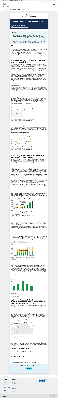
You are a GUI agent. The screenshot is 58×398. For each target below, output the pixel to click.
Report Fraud (14, 386)
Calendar (44, 2)
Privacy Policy (5, 388)
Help (4, 385)
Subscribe (28, 368)
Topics (4, 6)
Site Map (4, 390)
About (47, 2)
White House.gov (15, 391)
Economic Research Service (13, 3)
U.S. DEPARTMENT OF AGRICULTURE (12, 4)
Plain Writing (14, 385)
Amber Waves (26, 6)
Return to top (5, 376)
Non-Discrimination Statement (15, 383)
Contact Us (53, 2)
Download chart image (14, 122)
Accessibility (5, 381)
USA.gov (13, 390)
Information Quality (6, 387)
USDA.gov (13, 388)
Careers (50, 2)
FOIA (13, 381)
